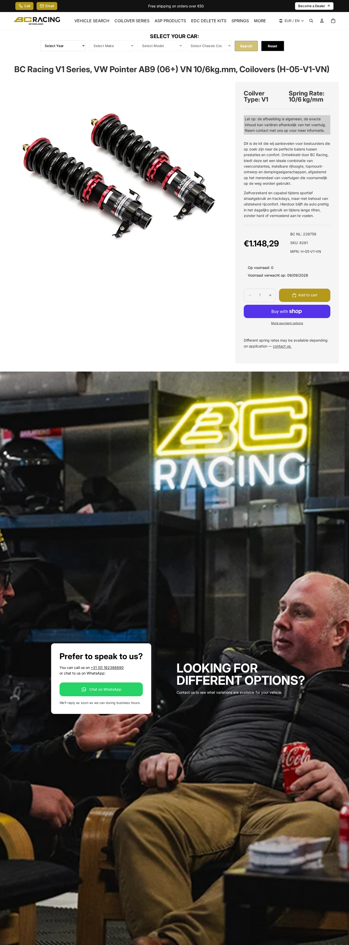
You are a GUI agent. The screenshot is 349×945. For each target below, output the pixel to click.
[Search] (311, 20)
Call (27, 6)
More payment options (287, 323)
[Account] (322, 20)
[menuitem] (260, 21)
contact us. (282, 346)
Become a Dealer (311, 6)
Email (49, 6)
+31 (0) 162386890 (107, 667)
